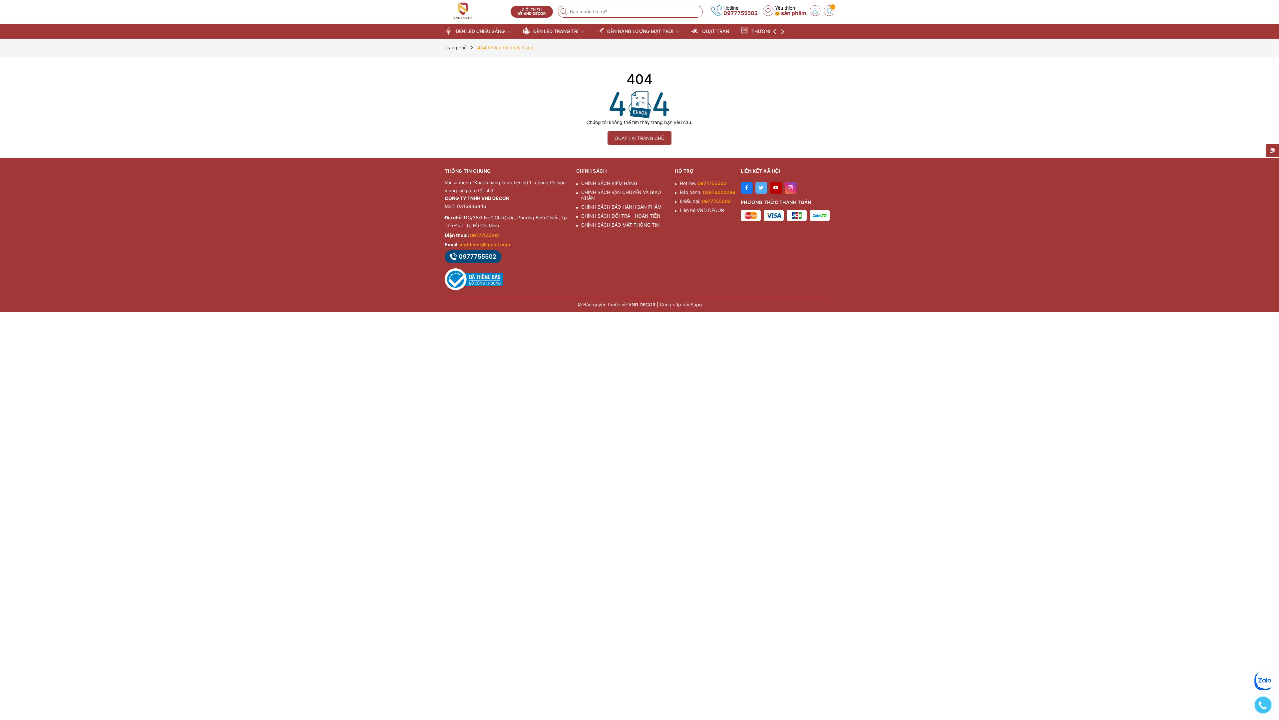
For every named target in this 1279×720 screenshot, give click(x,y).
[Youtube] (776, 188)
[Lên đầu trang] (1265, 661)
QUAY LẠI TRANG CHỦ (639, 138)
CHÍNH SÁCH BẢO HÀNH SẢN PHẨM (621, 207)
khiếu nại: (705, 201)
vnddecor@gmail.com (485, 244)
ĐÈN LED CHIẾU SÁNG (480, 31)
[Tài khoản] (815, 10)
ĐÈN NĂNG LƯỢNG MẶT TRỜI (640, 31)
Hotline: (703, 183)
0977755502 (740, 13)
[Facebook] (746, 188)
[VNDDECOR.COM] (475, 11)
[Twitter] (761, 188)
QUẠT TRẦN (715, 31)
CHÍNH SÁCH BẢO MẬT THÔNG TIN (620, 225)
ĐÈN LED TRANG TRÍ (556, 31)
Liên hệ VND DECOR (702, 210)
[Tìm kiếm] (564, 12)
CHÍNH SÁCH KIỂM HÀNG (609, 183)
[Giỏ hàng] (829, 10)
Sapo (696, 304)
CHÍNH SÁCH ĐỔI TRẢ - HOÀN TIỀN (620, 216)
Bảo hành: (707, 192)
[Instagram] (790, 188)
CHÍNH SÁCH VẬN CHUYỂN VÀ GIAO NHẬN (621, 195)
